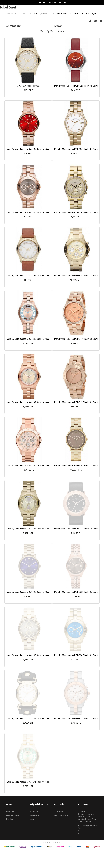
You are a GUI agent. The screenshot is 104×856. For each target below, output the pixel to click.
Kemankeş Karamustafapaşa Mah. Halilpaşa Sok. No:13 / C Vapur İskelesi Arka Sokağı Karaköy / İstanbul (87, 817)
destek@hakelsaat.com (90, 826)
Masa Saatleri (64, 14)
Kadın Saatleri (13, 14)
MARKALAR (78, 14)
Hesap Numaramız (13, 815)
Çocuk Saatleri (47, 14)
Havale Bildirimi (35, 815)
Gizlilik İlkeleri (59, 812)
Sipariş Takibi (34, 812)
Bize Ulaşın (91, 14)
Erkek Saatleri (30, 14)
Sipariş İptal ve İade (61, 815)
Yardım (32, 819)
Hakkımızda (10, 812)
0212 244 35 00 (79, 829)
